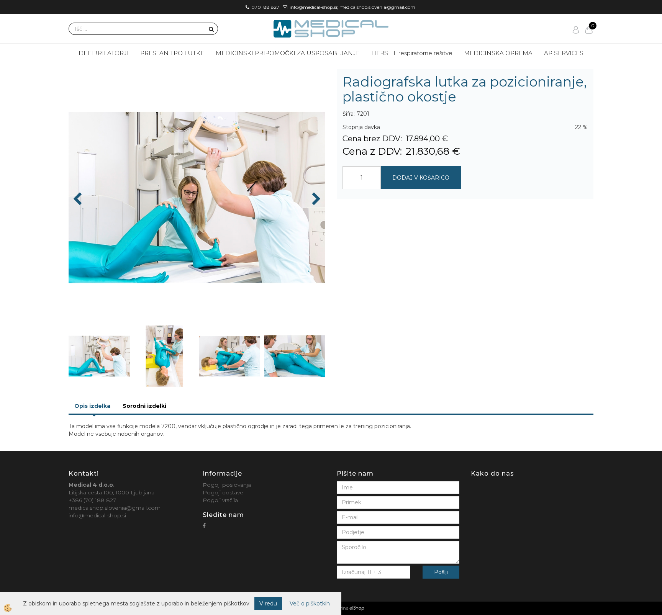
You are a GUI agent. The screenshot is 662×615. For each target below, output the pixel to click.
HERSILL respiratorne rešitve (411, 53)
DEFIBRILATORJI (104, 53)
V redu (268, 603)
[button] (315, 199)
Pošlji (441, 572)
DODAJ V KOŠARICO (420, 177)
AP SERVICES (563, 53)
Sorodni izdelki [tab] (144, 405)
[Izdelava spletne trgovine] (356, 608)
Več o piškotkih (310, 603)
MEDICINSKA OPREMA (498, 53)
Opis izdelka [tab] (92, 405)
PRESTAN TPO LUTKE (172, 53)
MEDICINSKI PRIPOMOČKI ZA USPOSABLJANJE (288, 53)
